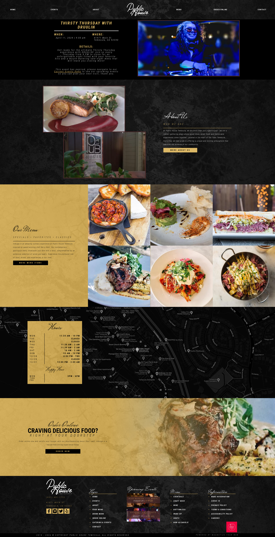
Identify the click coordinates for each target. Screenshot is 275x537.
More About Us (180, 150)
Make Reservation (220, 497)
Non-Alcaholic (181, 522)
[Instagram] (54, 511)
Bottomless (179, 510)
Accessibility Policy (222, 514)
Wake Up (177, 514)
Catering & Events (101, 522)
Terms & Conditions (221, 510)
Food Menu (97, 510)
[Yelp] (67, 511)
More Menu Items (30, 263)
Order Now (63, 451)
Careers (215, 518)
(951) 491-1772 (55, 497)
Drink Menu (98, 514)
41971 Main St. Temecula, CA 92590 (59, 504)
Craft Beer (179, 501)
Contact (262, 10)
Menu (179, 10)
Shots (176, 518)
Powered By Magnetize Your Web (217, 535)
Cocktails (178, 497)
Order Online (220, 10)
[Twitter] (60, 511)
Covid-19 (215, 501)
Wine (175, 505)
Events (96, 501)
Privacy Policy (219, 505)
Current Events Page (67, 71)
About (96, 10)
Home (13, 10)
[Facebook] (48, 511)
